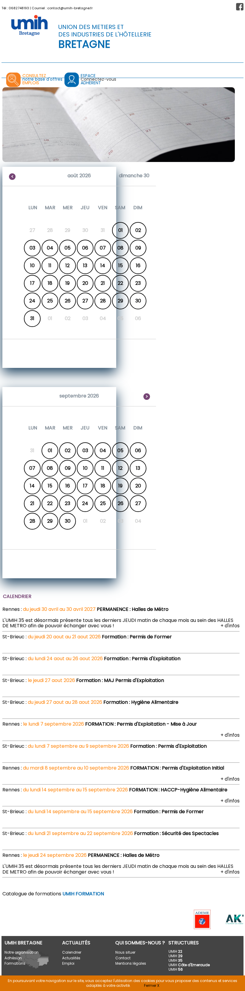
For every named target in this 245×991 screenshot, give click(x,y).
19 (67, 283)
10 (32, 265)
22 (120, 283)
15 (120, 265)
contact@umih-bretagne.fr (70, 8)
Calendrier (71, 952)
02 (138, 230)
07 (103, 247)
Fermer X (151, 985)
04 (50, 247)
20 (85, 283)
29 (120, 300)
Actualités (71, 958)
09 (138, 247)
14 (102, 265)
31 (32, 318)
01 (120, 230)
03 (32, 247)
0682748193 (19, 8)
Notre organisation (21, 952)
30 (138, 300)
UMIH (175, 951)
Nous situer (125, 952)
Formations (14, 963)
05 (68, 247)
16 (138, 265)
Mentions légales (130, 963)
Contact (123, 958)
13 (85, 265)
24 (32, 300)
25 (50, 300)
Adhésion (13, 958)
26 (68, 300)
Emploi (68, 963)
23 (138, 283)
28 (103, 300)
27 (85, 300)
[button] (240, 6)
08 (120, 247)
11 (49, 265)
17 (32, 283)
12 (67, 265)
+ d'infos (230, 625)
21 (103, 283)
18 (50, 283)
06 (85, 247)
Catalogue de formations (53, 893)
